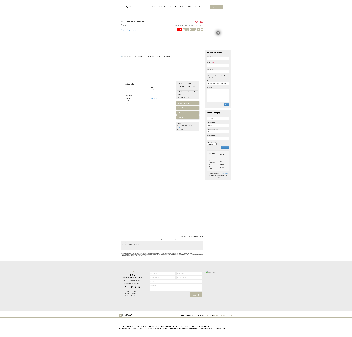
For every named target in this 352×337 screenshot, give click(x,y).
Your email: (210, 62)
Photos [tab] (129, 30)
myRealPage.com (225, 173)
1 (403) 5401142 (181, 128)
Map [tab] (134, 30)
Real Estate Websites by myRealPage (223, 315)
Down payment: (211, 122)
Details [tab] (123, 30)
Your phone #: (210, 69)
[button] (216, 7)
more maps (218, 47)
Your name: (210, 56)
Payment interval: (212, 142)
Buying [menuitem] (172, 7)
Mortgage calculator (188, 112)
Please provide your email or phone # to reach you (217, 76)
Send (226, 105)
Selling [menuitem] (181, 7)
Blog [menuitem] (190, 7)
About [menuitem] (196, 7)
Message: (209, 87)
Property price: (211, 116)
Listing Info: (129, 84)
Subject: (209, 81)
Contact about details (185, 103)
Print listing (182, 117)
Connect (216, 7)
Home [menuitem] (154, 7)
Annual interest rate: (212, 129)
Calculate (225, 148)
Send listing (182, 108)
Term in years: (211, 135)
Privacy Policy (208, 315)
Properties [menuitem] (162, 7)
